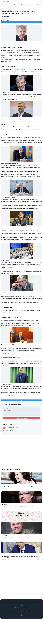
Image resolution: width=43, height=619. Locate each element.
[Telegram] (22, 605)
